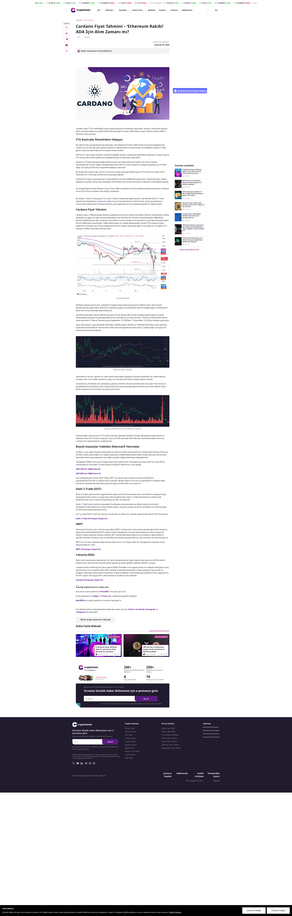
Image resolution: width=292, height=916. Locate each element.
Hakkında (207, 723)
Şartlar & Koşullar (167, 775)
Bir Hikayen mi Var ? (195, 780)
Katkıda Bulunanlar (211, 727)
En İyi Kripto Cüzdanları (170, 735)
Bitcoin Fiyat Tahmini (169, 741)
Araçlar (162, 10)
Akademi (151, 10)
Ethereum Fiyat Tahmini (170, 745)
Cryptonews (79, 20)
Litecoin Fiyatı (130, 755)
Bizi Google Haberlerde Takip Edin (97, 620)
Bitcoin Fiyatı (130, 728)
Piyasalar (123, 10)
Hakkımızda (187, 10)
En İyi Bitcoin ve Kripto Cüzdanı (191, 90)
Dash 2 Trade (81, 504)
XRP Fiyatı (128, 735)
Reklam (216, 780)
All (98, 10)
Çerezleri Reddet (254, 910)
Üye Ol (146, 699)
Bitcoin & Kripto (168, 723)
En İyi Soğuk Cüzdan (169, 738)
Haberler (109, 10)
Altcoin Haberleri (88, 20)
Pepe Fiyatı (129, 758)
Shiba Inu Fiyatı (130, 738)
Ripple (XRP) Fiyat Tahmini (171, 748)
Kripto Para (137, 10)
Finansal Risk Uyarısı (211, 737)
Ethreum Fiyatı (130, 732)
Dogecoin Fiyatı (131, 745)
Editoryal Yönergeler (211, 730)
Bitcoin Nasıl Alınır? (169, 732)
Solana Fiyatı (129, 748)
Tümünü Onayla (278, 910)
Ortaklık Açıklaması (211, 734)
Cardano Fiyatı (130, 741)
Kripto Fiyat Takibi (168, 728)
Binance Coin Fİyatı (132, 751)
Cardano (79, 441)
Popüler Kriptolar (132, 723)
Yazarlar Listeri (101, 677)
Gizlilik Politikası (199, 775)
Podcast (174, 10)
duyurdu (102, 201)
